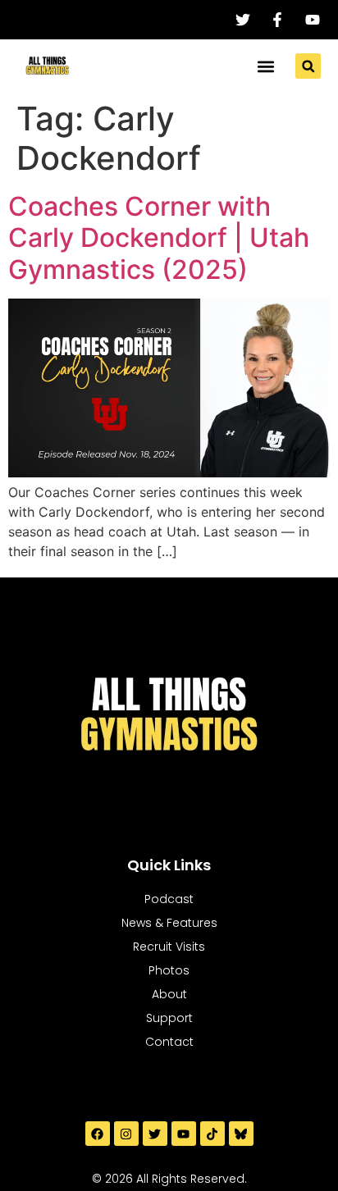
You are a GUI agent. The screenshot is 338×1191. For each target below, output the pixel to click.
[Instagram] (126, 1133)
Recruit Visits (169, 946)
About (169, 994)
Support (169, 1018)
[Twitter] (155, 1133)
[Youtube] (183, 1133)
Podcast (169, 899)
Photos (169, 970)
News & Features (169, 923)
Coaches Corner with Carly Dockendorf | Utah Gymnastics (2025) (158, 237)
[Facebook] (97, 1133)
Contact (169, 1042)
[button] (265, 66)
